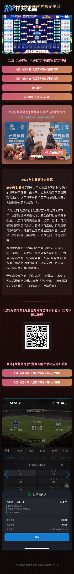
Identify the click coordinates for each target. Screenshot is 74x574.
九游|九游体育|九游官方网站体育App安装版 (37, 382)
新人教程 (37, 87)
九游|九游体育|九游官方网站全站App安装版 (37, 373)
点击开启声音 (56, 152)
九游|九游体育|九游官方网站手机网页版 (37, 78)
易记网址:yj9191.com (37, 97)
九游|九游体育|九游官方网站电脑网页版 (37, 69)
